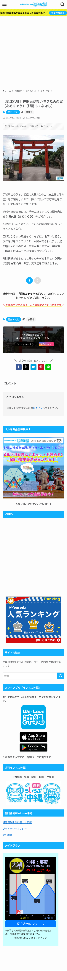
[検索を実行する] (60, 676)
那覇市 (29, 112)
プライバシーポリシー (15, 828)
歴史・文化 (13, 112)
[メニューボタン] (4, 4)
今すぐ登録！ (58, 12)
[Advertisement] (33, 51)
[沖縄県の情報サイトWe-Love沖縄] (33, 4)
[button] (19, 367)
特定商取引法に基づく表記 (17, 822)
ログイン (38, 408)
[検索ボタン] (62, 4)
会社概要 (7, 835)
